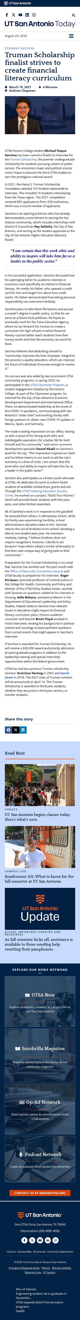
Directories (39, 1251)
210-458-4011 (49, 1231)
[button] (71, 36)
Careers (11, 1251)
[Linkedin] (27, 15)
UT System (49, 1272)
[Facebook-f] (7, 15)
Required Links (33, 1272)
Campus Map (24, 1251)
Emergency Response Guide (24, 1267)
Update (11, 809)
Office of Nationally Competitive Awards (36, 571)
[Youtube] (20, 15)
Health (20, 1311)
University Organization (60, 1251)
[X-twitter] (14, 15)
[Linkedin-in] (48, 1240)
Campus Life (15, 871)
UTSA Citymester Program (47, 385)
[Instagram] (34, 15)
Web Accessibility (61, 1267)
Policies (46, 1267)
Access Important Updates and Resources (33, 933)
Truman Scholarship (23, 159)
